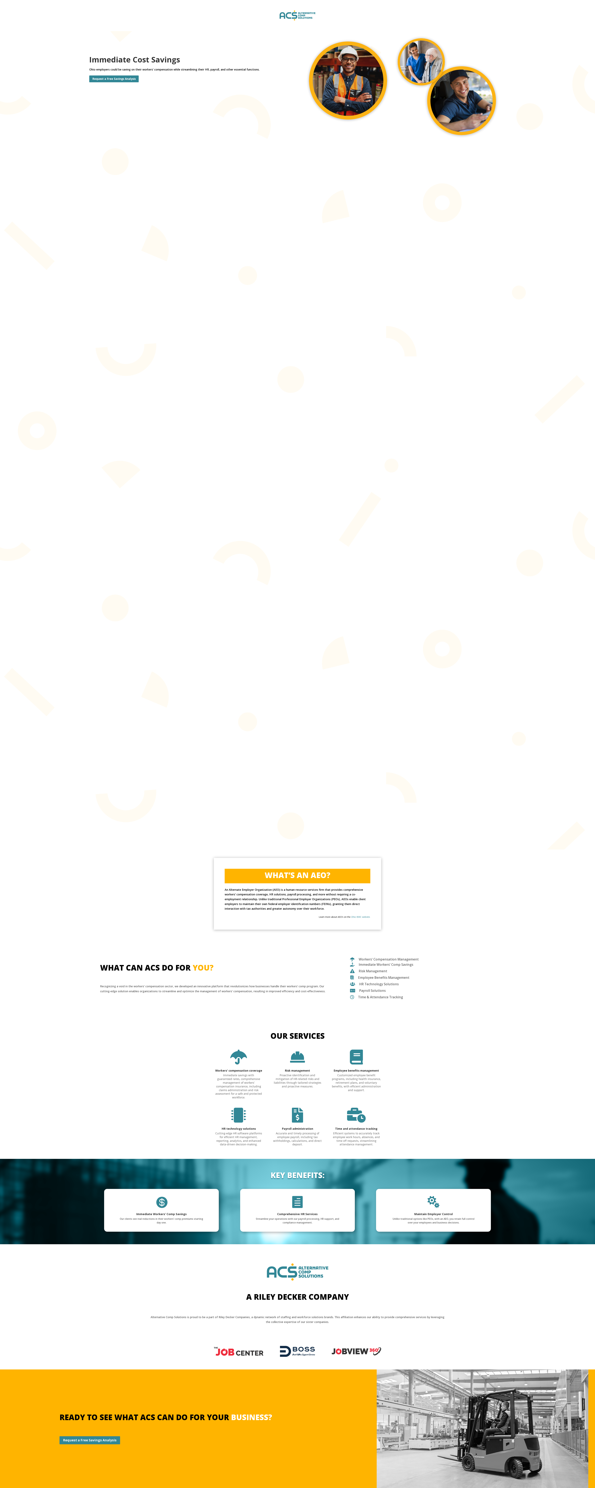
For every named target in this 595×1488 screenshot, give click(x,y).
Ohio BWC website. (360, 916)
